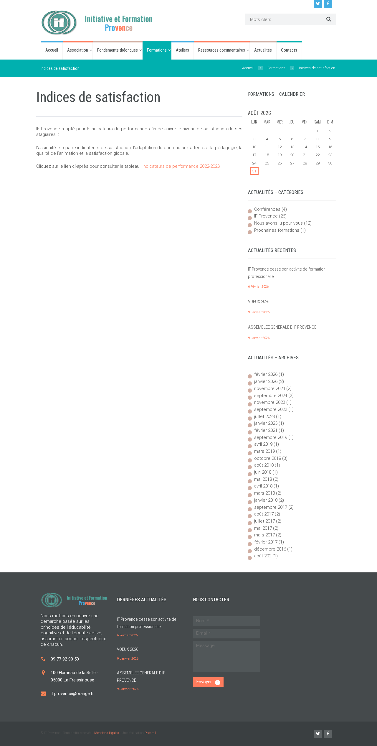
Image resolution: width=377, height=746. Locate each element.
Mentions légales (106, 733)
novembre (269, 388)
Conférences (267, 209)
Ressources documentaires (221, 50)
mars (264, 451)
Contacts (289, 50)
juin (262, 472)
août (264, 465)
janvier (265, 381)
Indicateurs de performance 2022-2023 (181, 166)
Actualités (263, 50)
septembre (270, 395)
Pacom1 (150, 733)
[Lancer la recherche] (328, 19)
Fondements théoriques (117, 50)
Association (77, 50)
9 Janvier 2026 (258, 312)
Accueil (51, 50)
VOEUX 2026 (258, 301)
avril (263, 444)
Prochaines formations (276, 230)
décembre (270, 549)
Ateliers (182, 50)
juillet (264, 416)
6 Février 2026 (258, 287)
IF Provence (266, 216)
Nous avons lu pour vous (278, 223)
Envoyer (204, 681)
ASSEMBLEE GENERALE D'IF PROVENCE (282, 327)
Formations (157, 50)
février (265, 374)
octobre (267, 458)
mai (263, 479)
